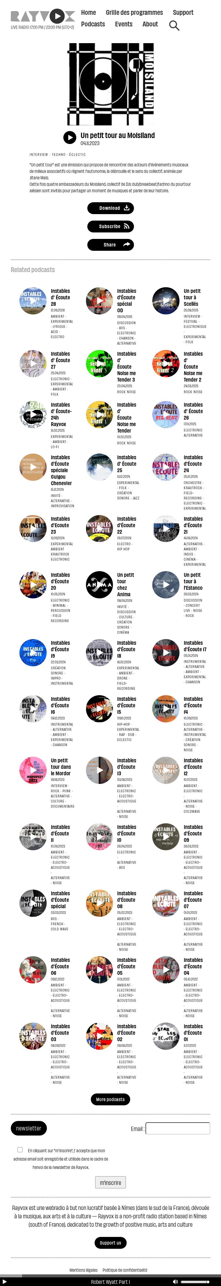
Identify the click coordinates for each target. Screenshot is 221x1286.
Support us (110, 1242)
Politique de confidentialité (125, 1270)
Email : (137, 1128)
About (150, 23)
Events (124, 23)
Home (88, 12)
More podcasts (110, 1099)
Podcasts (93, 23)
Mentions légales (84, 1270)
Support (183, 12)
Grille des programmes (134, 12)
